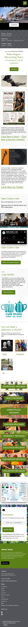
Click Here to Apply (10, 136)
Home (2, 588)
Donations (4, 601)
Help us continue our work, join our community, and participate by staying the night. (12, 334)
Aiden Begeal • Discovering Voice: (14, 58)
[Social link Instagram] (12, 613)
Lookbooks (4, 586)
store (2, 597)
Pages (3, 584)
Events (3, 590)
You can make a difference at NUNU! (11, 328)
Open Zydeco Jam (10, 198)
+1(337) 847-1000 (5, 578)
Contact (3, 593)
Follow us (4, 609)
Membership (4, 599)
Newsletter (7, 514)
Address (3, 571)
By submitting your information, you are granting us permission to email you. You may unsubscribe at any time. (13, 536)
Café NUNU (8, 274)
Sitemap (5, 624)
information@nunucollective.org (9, 580)
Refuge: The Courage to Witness (10, 605)
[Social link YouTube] (12, 614)
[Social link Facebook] (12, 612)
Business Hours (5, 595)
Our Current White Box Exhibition (14, 51)
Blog (2, 603)
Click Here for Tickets (12, 187)
